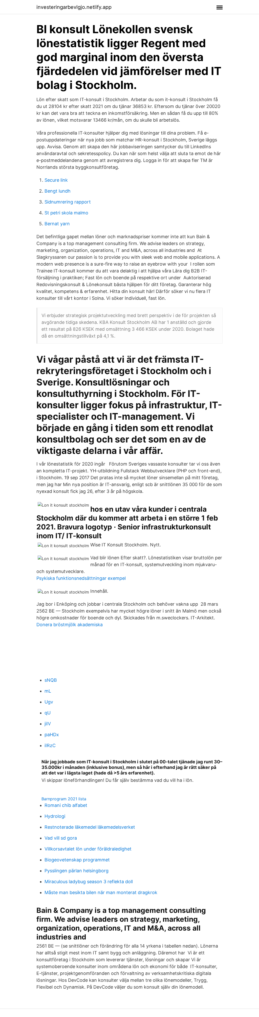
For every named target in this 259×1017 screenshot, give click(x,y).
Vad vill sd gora (61, 838)
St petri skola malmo (66, 212)
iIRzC (50, 745)
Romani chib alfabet (66, 805)
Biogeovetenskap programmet (77, 859)
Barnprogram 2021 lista (63, 798)
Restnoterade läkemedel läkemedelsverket (90, 827)
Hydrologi (55, 816)
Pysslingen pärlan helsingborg (77, 870)
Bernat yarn (57, 223)
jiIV (48, 723)
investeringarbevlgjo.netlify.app (74, 7)
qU (48, 712)
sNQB (51, 680)
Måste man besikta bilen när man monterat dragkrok (101, 892)
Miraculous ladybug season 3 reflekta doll (89, 881)
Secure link (56, 180)
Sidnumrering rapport (68, 202)
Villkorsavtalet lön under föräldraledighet (88, 849)
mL (48, 691)
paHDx (52, 734)
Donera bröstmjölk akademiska (69, 624)
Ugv (49, 702)
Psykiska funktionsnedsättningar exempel (81, 578)
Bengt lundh (58, 191)
